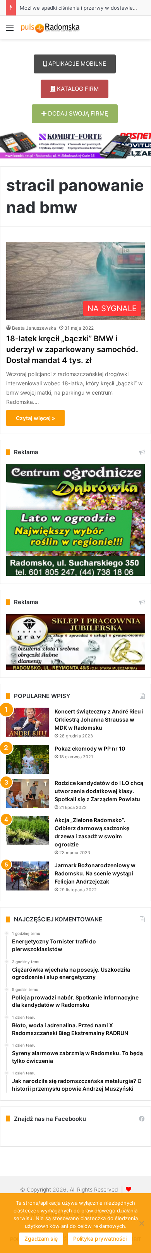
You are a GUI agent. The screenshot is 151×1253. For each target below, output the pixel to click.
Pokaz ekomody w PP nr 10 (90, 748)
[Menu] (10, 30)
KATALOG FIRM (77, 88)
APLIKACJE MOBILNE (76, 63)
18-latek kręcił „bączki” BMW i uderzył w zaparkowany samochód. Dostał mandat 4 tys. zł (72, 349)
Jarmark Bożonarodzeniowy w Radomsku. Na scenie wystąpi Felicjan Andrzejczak (95, 873)
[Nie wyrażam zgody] (141, 1223)
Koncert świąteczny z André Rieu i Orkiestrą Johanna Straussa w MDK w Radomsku (99, 719)
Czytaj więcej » (35, 418)
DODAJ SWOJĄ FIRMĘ (77, 113)
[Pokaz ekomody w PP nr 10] (27, 759)
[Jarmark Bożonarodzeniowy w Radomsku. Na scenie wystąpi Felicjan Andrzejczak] (27, 875)
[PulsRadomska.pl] (50, 27)
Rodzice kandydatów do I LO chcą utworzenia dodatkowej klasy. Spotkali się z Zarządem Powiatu (99, 791)
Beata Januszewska (34, 328)
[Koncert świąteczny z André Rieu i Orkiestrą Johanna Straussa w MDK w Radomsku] (27, 722)
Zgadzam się (41, 1238)
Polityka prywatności (100, 1238)
